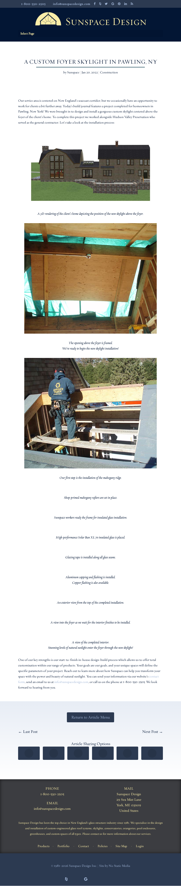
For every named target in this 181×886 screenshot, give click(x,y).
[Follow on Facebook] (56, 879)
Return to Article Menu (90, 717)
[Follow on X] (76, 879)
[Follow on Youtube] (124, 879)
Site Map (121, 846)
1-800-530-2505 (52, 794)
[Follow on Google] (86, 879)
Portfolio (63, 846)
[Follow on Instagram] (105, 879)
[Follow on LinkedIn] (115, 879)
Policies (102, 846)
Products (43, 846)
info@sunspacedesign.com (71, 682)
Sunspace (73, 72)
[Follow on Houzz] (66, 879)
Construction (109, 72)
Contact (83, 846)
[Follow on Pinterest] (95, 879)
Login (140, 846)
